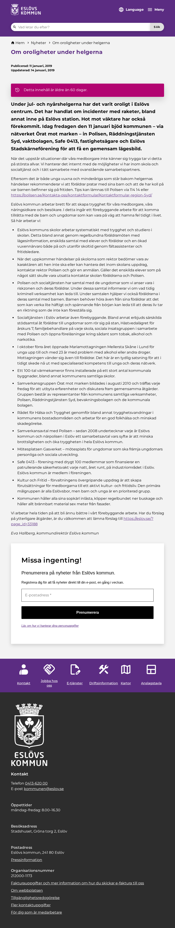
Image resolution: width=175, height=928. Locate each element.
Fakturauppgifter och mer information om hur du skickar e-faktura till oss (77, 883)
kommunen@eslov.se (44, 789)
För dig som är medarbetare (36, 912)
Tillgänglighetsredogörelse (35, 898)
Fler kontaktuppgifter (31, 905)
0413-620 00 (36, 783)
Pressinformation (26, 860)
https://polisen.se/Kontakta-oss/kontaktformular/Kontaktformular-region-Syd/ (81, 195)
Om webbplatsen (27, 890)
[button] (9, 918)
